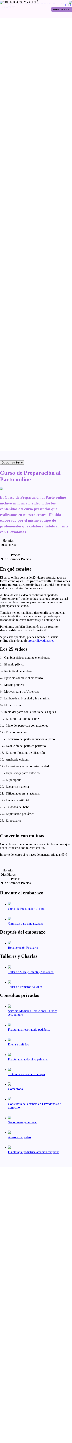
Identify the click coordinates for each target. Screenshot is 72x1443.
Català (68, 5)
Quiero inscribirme (12, 462)
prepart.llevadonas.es (41, 640)
